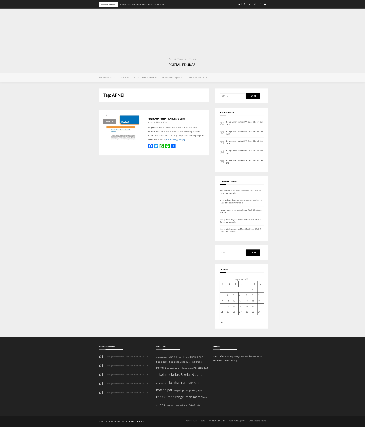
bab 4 (194, 357)
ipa (205, 367)
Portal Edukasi (182, 65)
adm (158, 357)
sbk (162, 405)
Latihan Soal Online (198, 77)
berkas (182, 368)
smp (186, 405)
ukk (198, 405)
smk (181, 405)
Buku (123, 77)
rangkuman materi (189, 397)
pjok (179, 390)
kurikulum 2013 (162, 383)
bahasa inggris (173, 368)
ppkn (185, 390)
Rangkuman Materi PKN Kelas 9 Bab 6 (166, 118)
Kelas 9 (109, 121)
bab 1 (173, 357)
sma (177, 405)
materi (161, 390)
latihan (175, 382)
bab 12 (191, 362)
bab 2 (181, 357)
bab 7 (166, 361)
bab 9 (178, 361)
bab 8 (172, 361)
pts (200, 390)
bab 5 (202, 357)
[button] (239, 4)
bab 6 (159, 361)
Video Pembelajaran (172, 77)
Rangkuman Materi (144, 77)
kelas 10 (198, 375)
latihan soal (191, 382)
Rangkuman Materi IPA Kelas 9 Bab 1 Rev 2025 (244, 151)
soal (193, 404)
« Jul (221, 322)
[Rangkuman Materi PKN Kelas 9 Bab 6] (122, 127)
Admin (150, 122)
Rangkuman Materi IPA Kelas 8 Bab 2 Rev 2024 (244, 161)
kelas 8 (177, 374)
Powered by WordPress (109, 421)
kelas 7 (165, 374)
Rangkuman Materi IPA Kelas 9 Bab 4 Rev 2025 (244, 123)
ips (157, 375)
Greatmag (130, 421)
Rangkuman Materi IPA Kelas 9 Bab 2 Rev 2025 (244, 142)
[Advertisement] (182, 36)
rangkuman (165, 396)
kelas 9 (188, 374)
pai (169, 390)
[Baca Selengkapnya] (175, 139)
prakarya (194, 390)
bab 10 (185, 361)
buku (187, 368)
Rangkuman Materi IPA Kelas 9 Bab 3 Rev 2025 (142, 4)
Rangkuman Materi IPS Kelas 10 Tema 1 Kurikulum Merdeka (240, 201)
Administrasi (105, 77)
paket (175, 390)
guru (191, 368)
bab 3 (188, 357)
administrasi (165, 357)
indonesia (198, 367)
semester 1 (170, 405)
